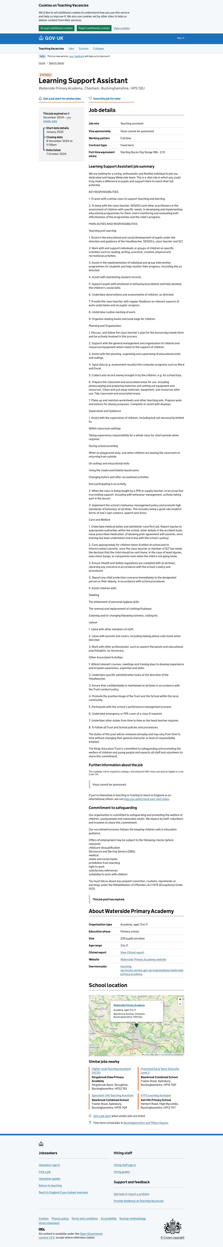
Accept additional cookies (57, 28)
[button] (136, 1025)
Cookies (44, 1218)
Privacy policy (60, 1218)
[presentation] (136, 1025)
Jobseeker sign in (49, 1165)
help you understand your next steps (146, 799)
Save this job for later (107, 98)
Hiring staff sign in (125, 1165)
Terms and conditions (85, 1218)
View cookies (122, 28)
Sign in (180, 38)
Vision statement (49, 1223)
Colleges (98, 48)
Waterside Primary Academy (129, 1005)
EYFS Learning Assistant (156, 1095)
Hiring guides (122, 1172)
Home (42, 63)
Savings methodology (132, 1218)
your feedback (76, 56)
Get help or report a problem (131, 1194)
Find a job (45, 1172)
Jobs (71, 48)
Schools (84, 48)
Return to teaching (50, 1185)
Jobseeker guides (49, 1178)
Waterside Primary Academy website (143, 959)
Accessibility (109, 1218)
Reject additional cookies (94, 28)
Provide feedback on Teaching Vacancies (139, 1201)
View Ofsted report (132, 952)
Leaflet (146, 1055)
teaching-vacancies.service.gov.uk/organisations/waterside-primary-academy (152, 970)
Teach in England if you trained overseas (63, 1192)
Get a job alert (102, 1116)
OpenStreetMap (167, 1055)
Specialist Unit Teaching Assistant (112, 1095)
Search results (56, 63)
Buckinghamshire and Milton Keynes (145, 1123)
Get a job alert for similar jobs (62, 98)
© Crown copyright (172, 1237)
